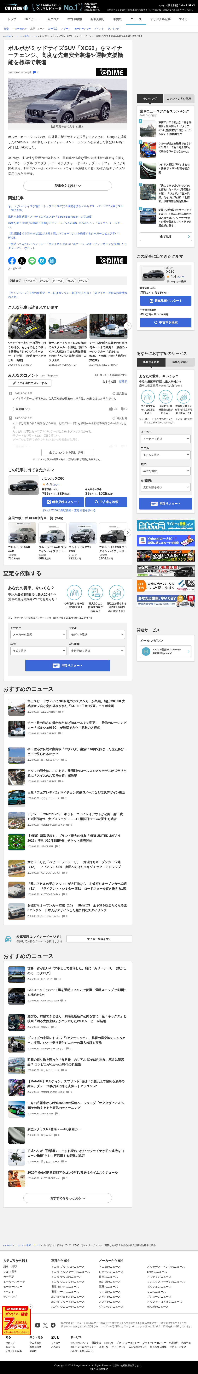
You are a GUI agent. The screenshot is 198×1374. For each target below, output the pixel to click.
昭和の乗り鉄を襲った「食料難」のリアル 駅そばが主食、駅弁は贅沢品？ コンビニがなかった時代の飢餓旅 (75, 1062)
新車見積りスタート (66, 502)
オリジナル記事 (160, 19)
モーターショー (12, 1286)
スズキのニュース (110, 1301)
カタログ (53, 19)
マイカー (184, 19)
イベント (8, 1291)
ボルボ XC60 (53, 478)
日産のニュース (108, 1276)
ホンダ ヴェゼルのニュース (67, 1296)
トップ (12, 19)
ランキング (150, 98)
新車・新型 (10, 1266)
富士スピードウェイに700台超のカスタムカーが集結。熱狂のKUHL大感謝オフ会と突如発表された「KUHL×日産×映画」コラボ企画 (68, 351)
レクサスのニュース (111, 1271)
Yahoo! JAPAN (187, 5)
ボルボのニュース (158, 1306)
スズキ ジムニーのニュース (67, 1306)
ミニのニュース (156, 1291)
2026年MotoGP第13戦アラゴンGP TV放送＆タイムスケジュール (72, 1172)
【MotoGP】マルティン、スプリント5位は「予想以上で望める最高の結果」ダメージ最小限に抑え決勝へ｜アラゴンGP (76, 1084)
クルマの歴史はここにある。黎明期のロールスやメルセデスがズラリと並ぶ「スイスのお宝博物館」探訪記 (76, 773)
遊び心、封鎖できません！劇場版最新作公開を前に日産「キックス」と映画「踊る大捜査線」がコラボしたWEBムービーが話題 (76, 1019)
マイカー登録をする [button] (99, 939)
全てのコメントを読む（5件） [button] (67, 452)
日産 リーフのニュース (65, 1291)
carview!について (80, 1342)
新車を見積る (180, 361)
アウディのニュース (159, 1276)
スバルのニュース (110, 1296)
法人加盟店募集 (158, 1347)
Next (127, 326)
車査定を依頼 (151, 361)
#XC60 (44, 280)
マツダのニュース (110, 1291)
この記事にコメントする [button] (32, 383)
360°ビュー (32, 19)
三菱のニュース (108, 1286)
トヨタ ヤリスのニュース (66, 1276)
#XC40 (83, 280)
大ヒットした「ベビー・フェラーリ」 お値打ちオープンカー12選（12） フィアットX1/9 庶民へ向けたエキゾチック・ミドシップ (74, 864)
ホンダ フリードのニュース (67, 1301)
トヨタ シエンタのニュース (67, 1281)
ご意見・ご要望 (178, 1347)
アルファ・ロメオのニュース (164, 1301)
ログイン (162, 5)
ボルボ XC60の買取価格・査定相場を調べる (69, 510)
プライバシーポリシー (128, 1342)
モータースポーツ (14, 1281)
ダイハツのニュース (111, 1306)
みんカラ (56, 1347)
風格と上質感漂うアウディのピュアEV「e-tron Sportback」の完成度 (50, 216)
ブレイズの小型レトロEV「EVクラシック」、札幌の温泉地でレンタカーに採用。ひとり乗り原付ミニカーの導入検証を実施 (76, 1040)
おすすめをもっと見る (65, 1198)
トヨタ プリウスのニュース (67, 1266)
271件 (56, 485)
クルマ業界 (10, 1271)
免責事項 (186, 1342)
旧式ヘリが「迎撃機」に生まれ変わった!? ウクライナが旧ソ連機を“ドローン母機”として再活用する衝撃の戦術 (76, 1153)
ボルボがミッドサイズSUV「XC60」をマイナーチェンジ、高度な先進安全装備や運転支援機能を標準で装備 (65, 55)
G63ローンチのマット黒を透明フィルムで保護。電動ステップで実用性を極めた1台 (76, 992)
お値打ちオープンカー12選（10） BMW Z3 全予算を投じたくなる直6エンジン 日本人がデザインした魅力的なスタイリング (77, 908)
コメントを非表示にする (113, 375)
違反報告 (121, 393)
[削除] (30, 1306)
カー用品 (8, 1276)
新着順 (123, 381)
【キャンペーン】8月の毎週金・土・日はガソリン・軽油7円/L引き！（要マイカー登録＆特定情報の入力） (67, 294)
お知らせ (108, 1342)
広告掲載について (138, 1347)
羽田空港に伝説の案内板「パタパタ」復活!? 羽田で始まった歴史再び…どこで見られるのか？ (77, 751)
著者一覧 (103, 1347)
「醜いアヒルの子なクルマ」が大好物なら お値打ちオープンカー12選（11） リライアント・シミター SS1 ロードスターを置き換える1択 (77, 886)
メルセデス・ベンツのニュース (166, 1266)
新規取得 (172, 5)
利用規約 (173, 1342)
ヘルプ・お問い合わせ (82, 1351)
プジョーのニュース (159, 1296)
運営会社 (96, 1342)
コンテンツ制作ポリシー (83, 1347)
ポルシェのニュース (159, 1286)
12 (115, 409)
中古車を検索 (109, 502)
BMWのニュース (157, 1271)
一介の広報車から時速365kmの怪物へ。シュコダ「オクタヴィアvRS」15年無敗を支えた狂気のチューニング (77, 1105)
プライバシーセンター (154, 1342)
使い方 (54, 376)
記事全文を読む (66, 185)
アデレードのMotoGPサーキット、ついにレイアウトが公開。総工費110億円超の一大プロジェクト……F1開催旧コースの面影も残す (75, 816)
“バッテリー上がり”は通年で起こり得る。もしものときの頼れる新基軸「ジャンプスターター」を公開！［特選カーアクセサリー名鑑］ (27, 351)
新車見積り (97, 19)
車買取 (117, 19)
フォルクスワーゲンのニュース (166, 1281)
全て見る (166, 236)
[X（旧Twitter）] (45, 1325)
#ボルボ (31, 280)
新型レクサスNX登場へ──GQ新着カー (54, 1129)
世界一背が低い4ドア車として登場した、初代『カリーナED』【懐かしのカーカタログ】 (76, 971)
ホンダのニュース (110, 1281)
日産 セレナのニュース (65, 1286)
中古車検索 (74, 19)
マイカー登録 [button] (178, 281)
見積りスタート (72, 665)
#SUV (70, 280)
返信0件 (20, 409)
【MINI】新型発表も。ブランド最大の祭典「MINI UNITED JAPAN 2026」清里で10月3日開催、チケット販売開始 (73, 838)
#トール (58, 280)
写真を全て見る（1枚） (70, 126)
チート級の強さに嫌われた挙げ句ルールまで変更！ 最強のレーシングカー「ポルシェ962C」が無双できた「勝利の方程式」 (108, 351)
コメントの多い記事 (179, 98)
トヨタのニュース (110, 1266)
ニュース (136, 19)
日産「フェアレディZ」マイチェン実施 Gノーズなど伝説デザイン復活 (76, 792)
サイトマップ (118, 1347)
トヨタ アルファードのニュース (70, 1271)
